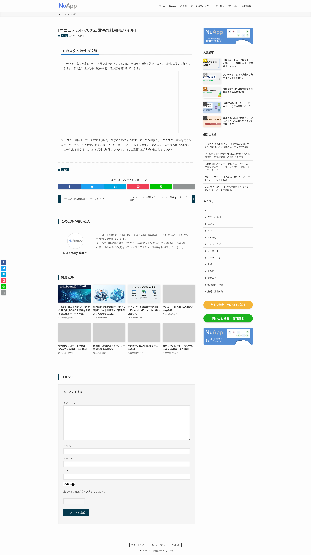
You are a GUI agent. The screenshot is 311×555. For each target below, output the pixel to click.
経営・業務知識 (215, 291)
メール (68, 458)
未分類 (64, 36)
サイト (66, 471)
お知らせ (212, 237)
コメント (69, 403)
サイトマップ (137, 545)
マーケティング (215, 257)
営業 (209, 264)
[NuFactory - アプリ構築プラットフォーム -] (67, 6)
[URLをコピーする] (184, 186)
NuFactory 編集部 (75, 253)
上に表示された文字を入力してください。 (85, 491)
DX (209, 210)
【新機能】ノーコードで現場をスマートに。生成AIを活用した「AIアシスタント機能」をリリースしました (227, 167)
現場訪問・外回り (216, 284)
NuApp (210, 224)
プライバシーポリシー (157, 545)
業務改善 (212, 278)
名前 (67, 446)
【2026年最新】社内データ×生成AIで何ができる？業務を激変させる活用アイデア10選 (227, 145)
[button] (69, 186)
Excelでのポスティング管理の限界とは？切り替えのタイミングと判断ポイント (228, 188)
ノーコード (213, 251)
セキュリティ (214, 244)
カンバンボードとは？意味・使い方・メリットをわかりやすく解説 (227, 178)
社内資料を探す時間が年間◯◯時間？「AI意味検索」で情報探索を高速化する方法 (227, 155)
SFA (209, 230)
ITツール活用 (214, 217)
